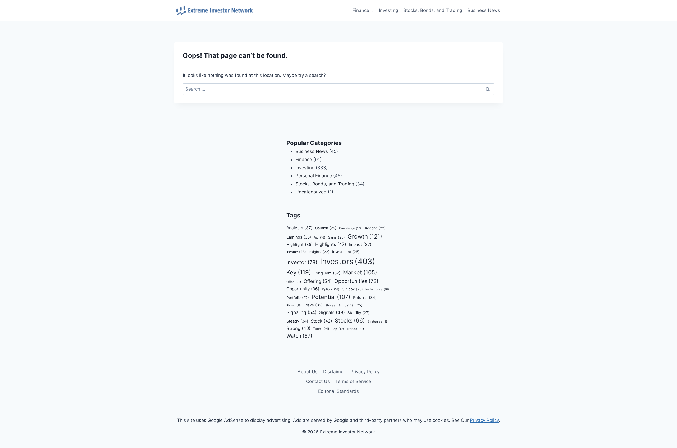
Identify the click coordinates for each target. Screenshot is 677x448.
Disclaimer (334, 371)
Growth (364, 236)
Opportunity (302, 288)
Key (298, 272)
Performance (377, 289)
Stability (358, 313)
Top (338, 329)
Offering (318, 281)
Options (330, 289)
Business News (484, 10)
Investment (345, 252)
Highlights (330, 244)
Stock (321, 321)
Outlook (352, 289)
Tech (321, 328)
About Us (308, 371)
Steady (297, 321)
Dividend (375, 228)
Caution (325, 228)
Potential (331, 296)
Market (360, 272)
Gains (336, 237)
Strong (298, 328)
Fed (319, 237)
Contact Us (318, 381)
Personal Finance (313, 175)
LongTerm (327, 273)
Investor (301, 262)
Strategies (378, 321)
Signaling (301, 312)
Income (296, 252)
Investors (347, 261)
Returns (365, 297)
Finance (303, 159)
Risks (313, 305)
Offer (293, 282)
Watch (299, 336)
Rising (294, 305)
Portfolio (297, 298)
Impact (360, 244)
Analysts (299, 227)
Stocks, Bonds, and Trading (432, 10)
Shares (333, 305)
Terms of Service (353, 381)
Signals (332, 312)
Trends (355, 329)
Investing (388, 10)
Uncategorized (311, 191)
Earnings (298, 237)
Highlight (299, 244)
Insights (319, 252)
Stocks (350, 320)
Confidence (350, 228)
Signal (353, 305)
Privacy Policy (364, 371)
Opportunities (356, 281)
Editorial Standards (338, 391)
